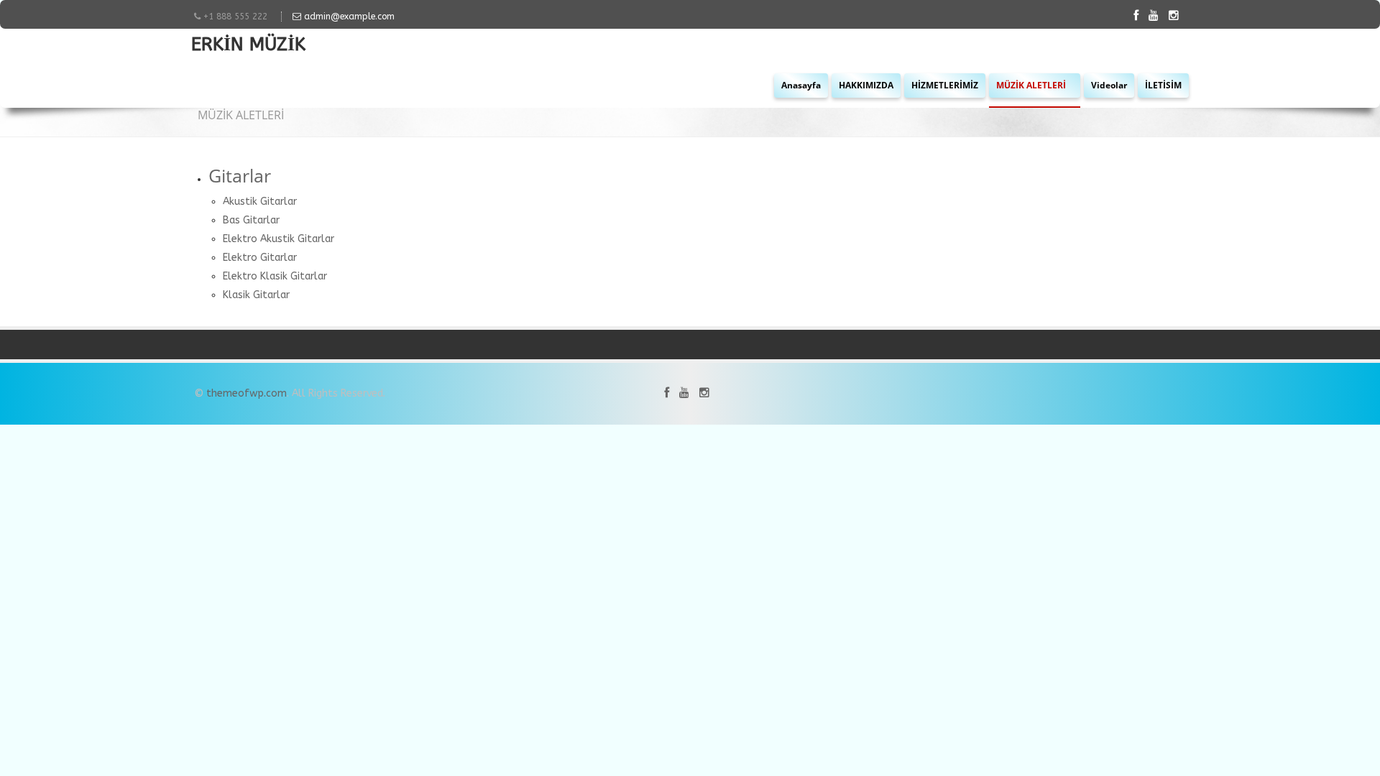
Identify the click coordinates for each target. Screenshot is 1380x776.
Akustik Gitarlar (260, 201)
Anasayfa (801, 85)
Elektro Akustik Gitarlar (278, 239)
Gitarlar (239, 175)
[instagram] (1177, 15)
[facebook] (1139, 15)
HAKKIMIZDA (866, 85)
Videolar (1109, 85)
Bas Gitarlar (251, 220)
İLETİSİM (1163, 85)
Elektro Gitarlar (260, 257)
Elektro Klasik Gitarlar (275, 276)
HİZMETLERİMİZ (944, 85)
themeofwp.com (246, 393)
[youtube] (1157, 15)
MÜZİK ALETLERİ (1032, 85)
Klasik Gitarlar (256, 295)
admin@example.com (348, 16)
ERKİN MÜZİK (248, 46)
